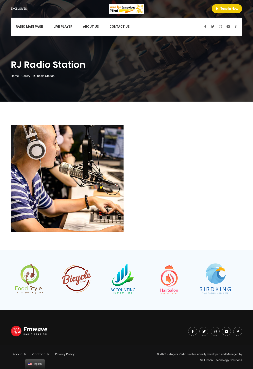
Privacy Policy (65, 354)
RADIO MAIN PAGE (29, 26)
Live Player (63, 26)
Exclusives (19, 8)
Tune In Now (229, 8)
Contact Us (120, 26)
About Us (91, 26)
